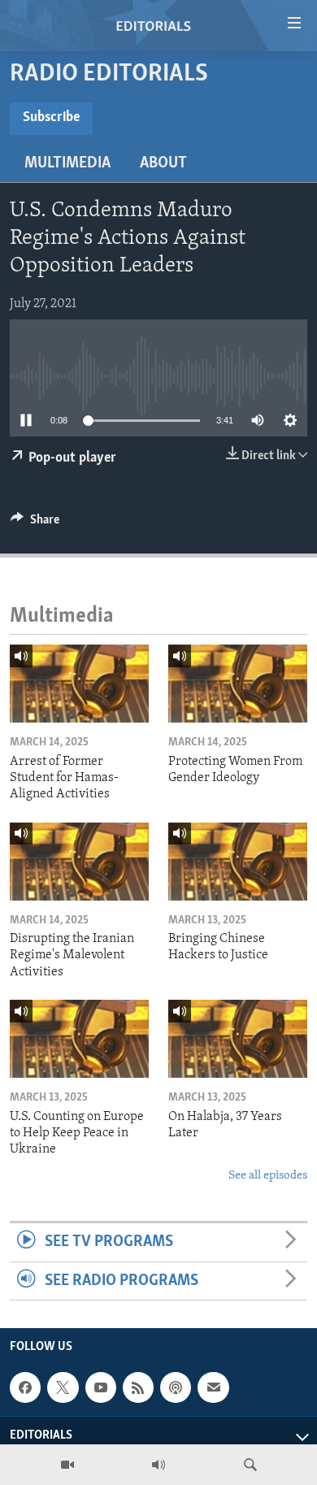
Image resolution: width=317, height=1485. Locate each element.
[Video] (67, 1464)
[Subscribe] (213, 1387)
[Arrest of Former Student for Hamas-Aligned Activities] (79, 684)
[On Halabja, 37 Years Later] (237, 1039)
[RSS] (138, 1387)
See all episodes (267, 1176)
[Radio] (158, 1464)
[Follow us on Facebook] (25, 1387)
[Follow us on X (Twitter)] (62, 1387)
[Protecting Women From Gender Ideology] (237, 684)
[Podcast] (175, 1387)
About (163, 163)
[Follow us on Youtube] (100, 1387)
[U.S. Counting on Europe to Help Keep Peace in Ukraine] (79, 1039)
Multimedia (67, 163)
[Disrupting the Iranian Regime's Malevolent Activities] (79, 862)
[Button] (35, 523)
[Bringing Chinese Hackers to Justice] (237, 862)
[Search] (250, 1464)
